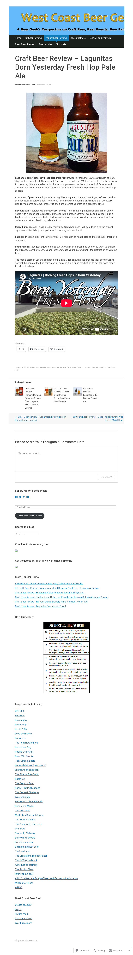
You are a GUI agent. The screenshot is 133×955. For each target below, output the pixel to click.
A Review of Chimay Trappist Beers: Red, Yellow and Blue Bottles (49, 583)
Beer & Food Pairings (100, 38)
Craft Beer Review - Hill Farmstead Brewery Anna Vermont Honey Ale (51, 601)
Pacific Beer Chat (24, 751)
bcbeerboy (20, 724)
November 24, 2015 (45, 85)
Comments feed (23, 918)
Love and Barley (23, 733)
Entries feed (21, 914)
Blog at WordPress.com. (26, 940)
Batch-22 (20, 779)
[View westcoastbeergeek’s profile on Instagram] (24, 497)
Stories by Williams (25, 833)
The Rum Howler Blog (26, 742)
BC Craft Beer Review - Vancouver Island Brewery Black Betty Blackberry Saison (57, 588)
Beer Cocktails (78, 38)
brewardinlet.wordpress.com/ (30, 765)
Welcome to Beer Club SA (28, 801)
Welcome (20, 715)
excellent (63, 367)
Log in (18, 909)
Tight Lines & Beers (25, 761)
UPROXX (19, 711)
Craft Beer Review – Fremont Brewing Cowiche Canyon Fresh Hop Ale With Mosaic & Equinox (33, 398)
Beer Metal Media (24, 806)
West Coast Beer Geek (25, 85)
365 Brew (20, 828)
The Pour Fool (22, 810)
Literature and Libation (27, 770)
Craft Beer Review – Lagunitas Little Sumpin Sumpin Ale (90, 395)
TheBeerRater (22, 851)
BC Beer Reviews (33, 38)
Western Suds (22, 797)
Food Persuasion (24, 842)
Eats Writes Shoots (25, 837)
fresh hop (72, 367)
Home (18, 38)
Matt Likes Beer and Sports (29, 815)
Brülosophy (21, 720)
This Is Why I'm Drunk (26, 860)
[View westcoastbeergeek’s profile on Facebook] (16, 497)
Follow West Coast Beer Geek (30, 516)
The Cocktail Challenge (27, 792)
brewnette (20, 738)
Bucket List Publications (27, 788)
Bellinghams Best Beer (27, 846)
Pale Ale (99, 367)
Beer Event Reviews (25, 44)
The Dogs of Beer (24, 783)
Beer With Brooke (24, 756)
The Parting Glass (24, 869)
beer (57, 367)
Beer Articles (45, 44)
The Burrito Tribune (25, 819)
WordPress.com (23, 923)
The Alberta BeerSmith (27, 774)
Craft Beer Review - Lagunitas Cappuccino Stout (40, 606)
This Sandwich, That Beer (28, 824)
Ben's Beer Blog (23, 747)
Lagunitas (91, 367)
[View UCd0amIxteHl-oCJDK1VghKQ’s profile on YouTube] (27, 497)
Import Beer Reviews (56, 38)
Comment (107, 476)
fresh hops (81, 367)
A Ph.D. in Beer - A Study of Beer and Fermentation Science (46, 878)
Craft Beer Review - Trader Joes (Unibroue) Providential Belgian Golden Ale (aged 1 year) (61, 597)
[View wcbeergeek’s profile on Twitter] (20, 497)
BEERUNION (21, 729)
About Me (61, 44)
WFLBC (18, 887)
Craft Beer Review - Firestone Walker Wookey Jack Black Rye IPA (49, 592)
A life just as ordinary (26, 865)
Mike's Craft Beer (24, 883)
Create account (23, 905)
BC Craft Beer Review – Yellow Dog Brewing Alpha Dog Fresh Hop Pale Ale (62, 395)
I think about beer (24, 874)
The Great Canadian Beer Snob (31, 856)
